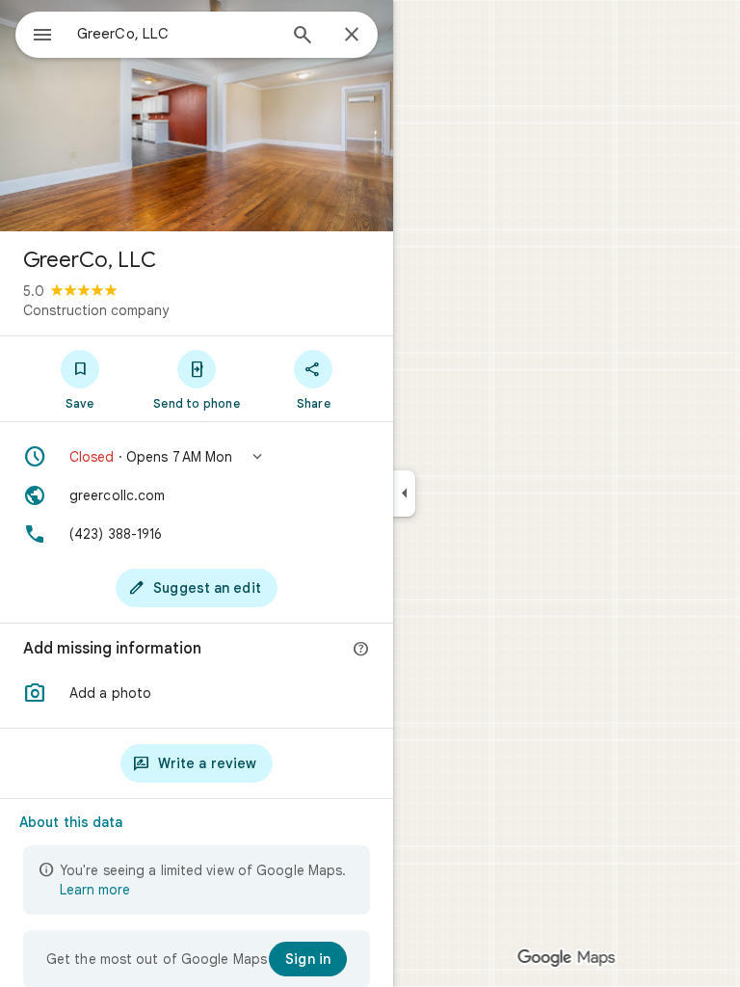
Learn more (95, 889)
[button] (196, 457)
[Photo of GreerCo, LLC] (196, 115)
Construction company (96, 310)
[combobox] (176, 33)
